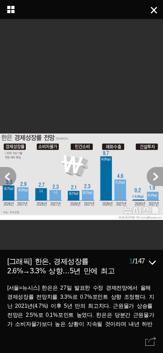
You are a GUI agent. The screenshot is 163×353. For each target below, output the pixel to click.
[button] (155, 176)
